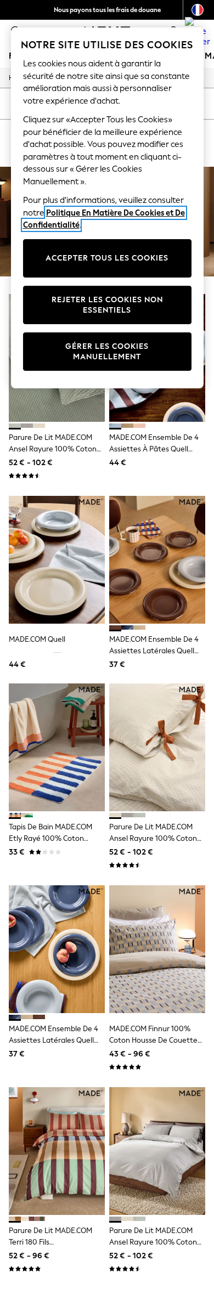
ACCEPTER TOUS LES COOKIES (107, 258)
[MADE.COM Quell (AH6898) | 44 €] (57, 560)
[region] (107, 207)
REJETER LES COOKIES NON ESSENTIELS (107, 305)
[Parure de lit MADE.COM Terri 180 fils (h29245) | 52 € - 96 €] (57, 1151)
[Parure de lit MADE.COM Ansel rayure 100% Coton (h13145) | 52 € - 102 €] (157, 1151)
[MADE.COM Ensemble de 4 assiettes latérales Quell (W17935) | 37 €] (157, 560)
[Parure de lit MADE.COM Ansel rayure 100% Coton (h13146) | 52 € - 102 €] (157, 747)
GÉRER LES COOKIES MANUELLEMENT (107, 352)
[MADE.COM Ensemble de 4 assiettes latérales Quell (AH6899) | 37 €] (57, 949)
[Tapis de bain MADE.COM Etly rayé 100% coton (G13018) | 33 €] (57, 747)
